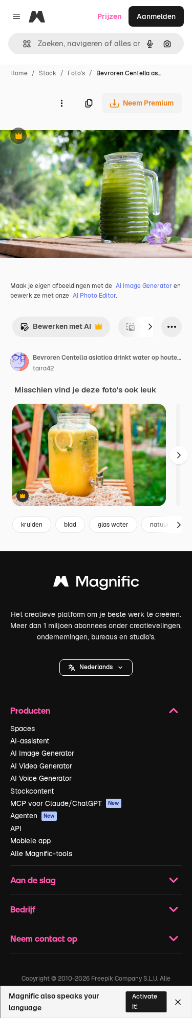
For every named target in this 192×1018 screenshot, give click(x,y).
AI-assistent (29, 740)
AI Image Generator (144, 286)
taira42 (43, 368)
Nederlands (96, 667)
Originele (67, 137)
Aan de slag (33, 880)
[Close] (178, 1002)
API (16, 828)
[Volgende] (150, 327)
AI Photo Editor (94, 296)
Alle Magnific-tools (41, 853)
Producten (30, 710)
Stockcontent (32, 791)
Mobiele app (30, 840)
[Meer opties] (61, 103)
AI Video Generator (41, 766)
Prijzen (109, 16)
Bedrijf (22, 909)
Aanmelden (156, 16)
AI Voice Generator (41, 778)
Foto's (76, 73)
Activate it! (144, 1001)
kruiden (31, 525)
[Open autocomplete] (23, 44)
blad (70, 525)
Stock (47, 73)
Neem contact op (43, 938)
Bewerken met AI (55, 329)
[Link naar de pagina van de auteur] (19, 363)
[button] (96, 667)
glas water (113, 525)
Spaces (22, 728)
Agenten (32, 815)
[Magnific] (96, 584)
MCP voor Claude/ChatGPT (64, 803)
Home (19, 73)
